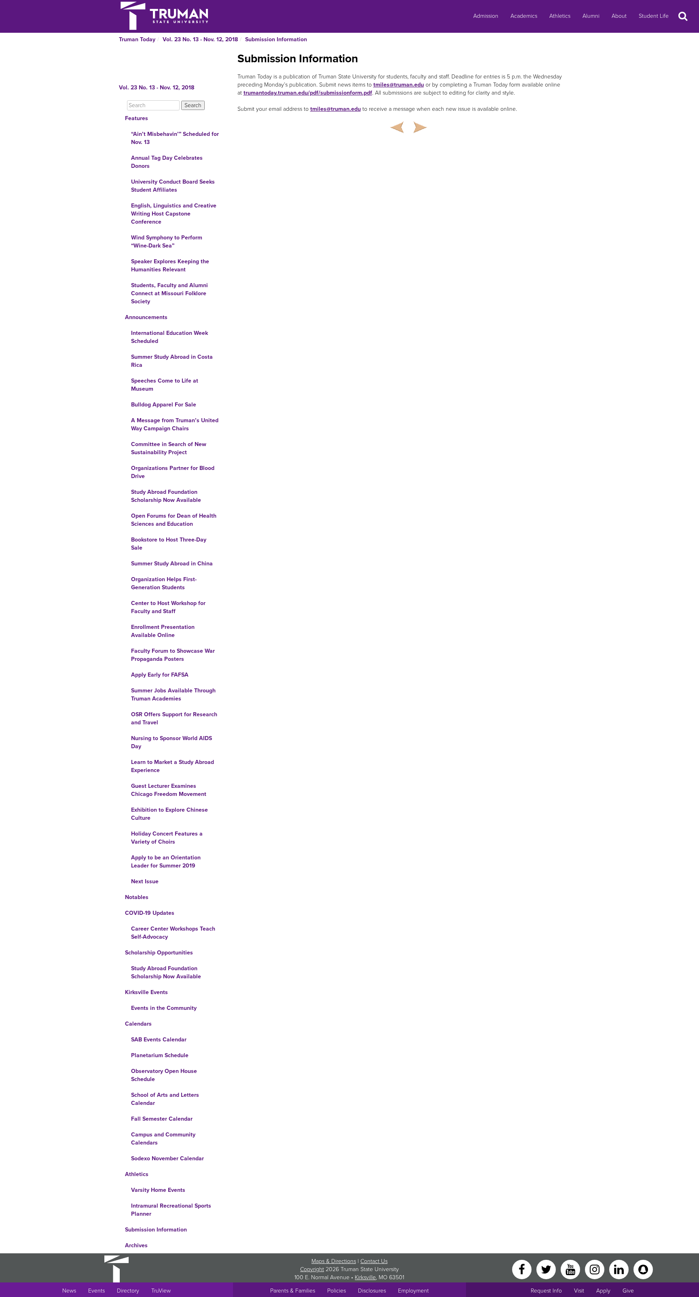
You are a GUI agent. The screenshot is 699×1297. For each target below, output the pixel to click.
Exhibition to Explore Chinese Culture (169, 813)
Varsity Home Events (158, 1190)
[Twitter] (547, 1268)
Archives (136, 1245)
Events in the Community (164, 1008)
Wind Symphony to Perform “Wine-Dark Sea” (166, 241)
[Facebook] (522, 1268)
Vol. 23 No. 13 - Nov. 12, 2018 (200, 39)
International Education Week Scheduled (169, 337)
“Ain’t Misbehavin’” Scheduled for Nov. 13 (175, 138)
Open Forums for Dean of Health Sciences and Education (173, 519)
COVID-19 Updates (149, 913)
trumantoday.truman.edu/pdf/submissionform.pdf (308, 92)
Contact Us (374, 1261)
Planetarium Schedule (160, 1055)
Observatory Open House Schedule (164, 1075)
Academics (523, 16)
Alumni (590, 16)
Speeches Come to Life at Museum (164, 384)
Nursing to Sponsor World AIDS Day (171, 742)
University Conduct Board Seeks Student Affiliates (173, 185)
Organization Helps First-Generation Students (164, 583)
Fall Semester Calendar (162, 1118)
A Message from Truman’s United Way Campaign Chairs (174, 424)
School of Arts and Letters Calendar (165, 1099)
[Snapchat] (643, 1268)
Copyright (312, 1269)
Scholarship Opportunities (159, 952)
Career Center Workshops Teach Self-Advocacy (173, 932)
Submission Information (276, 39)
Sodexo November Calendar (167, 1158)
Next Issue (145, 881)
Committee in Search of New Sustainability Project (168, 448)
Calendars (138, 1023)
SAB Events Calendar (158, 1039)
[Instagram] (595, 1268)
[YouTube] (571, 1268)
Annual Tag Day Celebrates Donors (167, 161)
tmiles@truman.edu (398, 84)
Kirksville (365, 1277)
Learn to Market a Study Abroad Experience (172, 766)
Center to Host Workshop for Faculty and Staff (168, 607)
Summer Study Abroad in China (172, 563)
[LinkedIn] (620, 1268)
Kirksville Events (146, 992)
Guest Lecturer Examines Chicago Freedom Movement (168, 790)
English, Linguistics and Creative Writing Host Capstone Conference (173, 213)
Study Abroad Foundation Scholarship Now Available (166, 496)
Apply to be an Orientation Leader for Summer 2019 (166, 861)
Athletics (559, 16)
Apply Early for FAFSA (160, 674)
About (619, 16)
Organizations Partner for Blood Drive (172, 472)
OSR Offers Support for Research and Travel (174, 718)
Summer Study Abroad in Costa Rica (172, 360)
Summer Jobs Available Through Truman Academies (173, 694)
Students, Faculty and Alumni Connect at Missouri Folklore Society (169, 293)
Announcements (146, 317)
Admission (485, 16)
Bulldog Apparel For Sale (163, 404)
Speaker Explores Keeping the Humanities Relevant (170, 265)
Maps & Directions (333, 1261)
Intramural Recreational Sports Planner (171, 1209)
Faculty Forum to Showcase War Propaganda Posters (173, 654)
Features (136, 118)
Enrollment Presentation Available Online (163, 631)
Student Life (654, 16)
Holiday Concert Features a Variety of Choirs (167, 837)
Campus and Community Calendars (163, 1138)
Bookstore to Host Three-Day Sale (168, 543)
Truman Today (137, 39)
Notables (136, 897)
